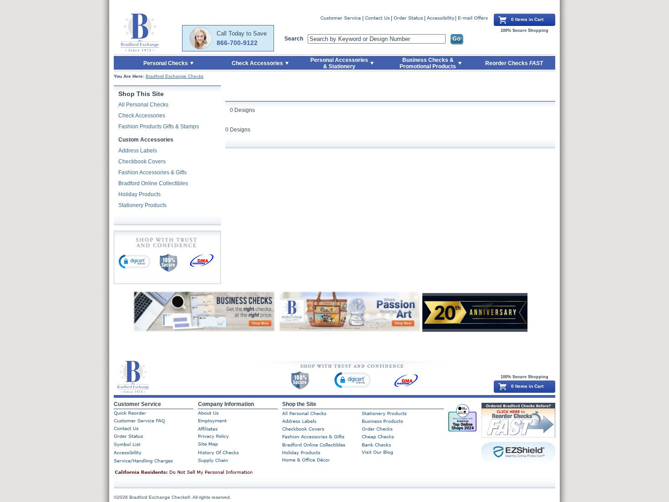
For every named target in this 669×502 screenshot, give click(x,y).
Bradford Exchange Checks (174, 76)
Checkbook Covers (142, 161)
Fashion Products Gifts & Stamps (158, 126)
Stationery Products (142, 205)
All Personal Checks (143, 104)
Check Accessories (141, 115)
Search (293, 38)
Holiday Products (139, 194)
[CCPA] (198, 473)
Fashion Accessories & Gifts (152, 172)
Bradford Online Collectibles (153, 183)
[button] (135, 261)
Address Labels (137, 150)
